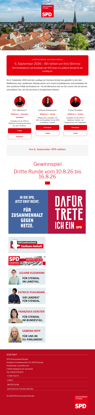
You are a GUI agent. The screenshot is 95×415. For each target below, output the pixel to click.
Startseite (13, 376)
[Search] (9, 9)
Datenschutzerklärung (20, 389)
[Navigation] (85, 9)
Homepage (47, 127)
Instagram (19, 136)
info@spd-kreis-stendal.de (22, 369)
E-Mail (19, 131)
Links (10, 380)
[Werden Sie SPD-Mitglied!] (47, 211)
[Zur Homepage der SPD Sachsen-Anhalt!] (27, 245)
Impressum (13, 384)
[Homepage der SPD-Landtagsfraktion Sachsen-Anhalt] (27, 260)
